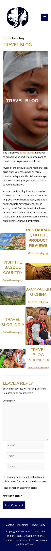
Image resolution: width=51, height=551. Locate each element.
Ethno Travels (27, 152)
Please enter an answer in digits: (20, 487)
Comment (9, 400)
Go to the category (38, 253)
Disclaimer (22, 524)
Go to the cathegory (38, 367)
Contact (10, 524)
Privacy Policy (38, 524)
